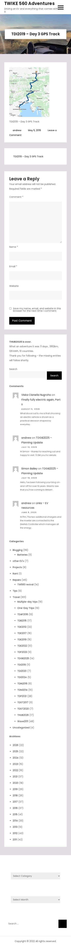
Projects (17, 567)
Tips (15, 590)
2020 (15, 783)
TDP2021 (22, 696)
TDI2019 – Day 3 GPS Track (28, 156)
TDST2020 (23, 708)
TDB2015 (22, 620)
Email (13, 266)
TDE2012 (21, 627)
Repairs (17, 580)
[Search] (62, 924)
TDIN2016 (22, 683)
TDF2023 (22, 652)
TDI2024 (22, 677)
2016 (15, 808)
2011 (15, 839)
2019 (15, 789)
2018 (15, 795)
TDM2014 (22, 689)
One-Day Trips (25, 608)
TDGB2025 (23, 658)
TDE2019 (22, 639)
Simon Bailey (29, 468)
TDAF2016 (22, 614)
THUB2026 (23, 715)
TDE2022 (22, 645)
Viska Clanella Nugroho (36, 395)
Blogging (17, 550)
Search (13, 369)
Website (14, 286)
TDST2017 (22, 702)
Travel (16, 597)
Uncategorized (21, 727)
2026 (15, 745)
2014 (15, 820)
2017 (15, 801)
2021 (15, 776)
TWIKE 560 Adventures (29, 3)
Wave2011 (22, 721)
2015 (15, 814)
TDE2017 (22, 633)
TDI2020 (22, 671)
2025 (15, 751)
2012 (15, 833)
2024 (15, 757)
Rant (15, 573)
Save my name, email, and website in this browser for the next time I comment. (37, 309)
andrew (17, 130)
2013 (15, 827)
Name (13, 247)
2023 (15, 764)
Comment (16, 197)
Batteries (22, 554)
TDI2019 (21, 664)
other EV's (18, 561)
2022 (15, 770)
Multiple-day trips (27, 601)
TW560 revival (25, 584)
